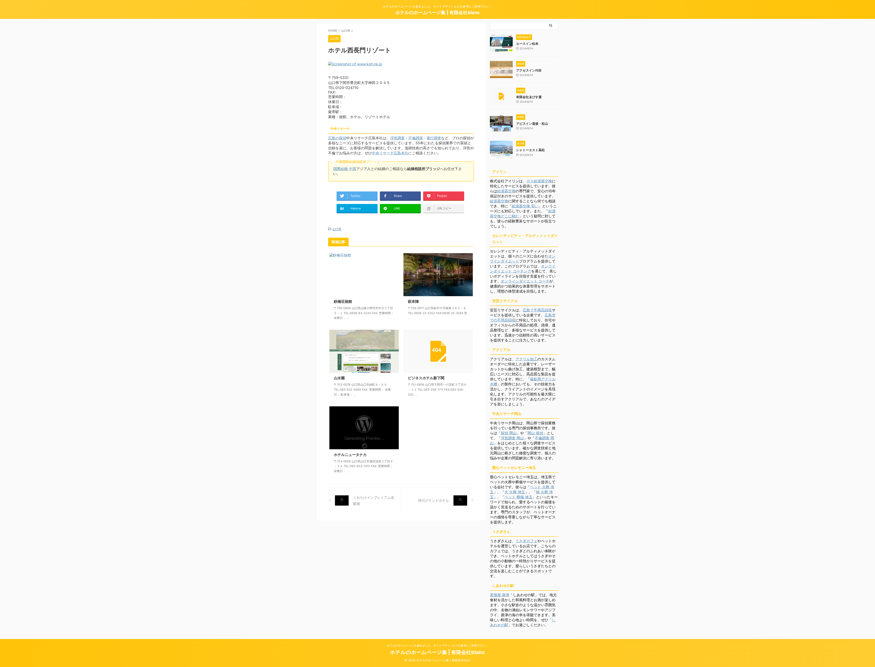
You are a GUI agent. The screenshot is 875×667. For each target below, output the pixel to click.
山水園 (339, 378)
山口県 (336, 229)
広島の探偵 (337, 138)
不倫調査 (415, 138)
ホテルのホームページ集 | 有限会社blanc (437, 12)
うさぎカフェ (526, 541)
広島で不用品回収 (537, 310)
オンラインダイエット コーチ (525, 281)
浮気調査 (397, 138)
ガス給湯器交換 (539, 181)
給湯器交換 (506, 191)
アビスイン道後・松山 (532, 123)
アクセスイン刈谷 (529, 70)
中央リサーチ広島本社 (390, 153)
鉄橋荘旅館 (343, 301)
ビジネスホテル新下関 (426, 378)
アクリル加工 (526, 359)
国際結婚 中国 (344, 168)
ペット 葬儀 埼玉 (518, 497)
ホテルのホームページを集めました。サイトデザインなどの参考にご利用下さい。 (437, 645)
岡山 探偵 (535, 433)
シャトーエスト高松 (530, 150)
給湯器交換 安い (525, 206)
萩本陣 (413, 301)
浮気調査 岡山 (512, 438)
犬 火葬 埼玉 (514, 492)
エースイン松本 (527, 44)
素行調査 (434, 138)
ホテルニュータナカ (350, 454)
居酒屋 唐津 (499, 595)
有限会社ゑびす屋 (529, 97)
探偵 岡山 (509, 433)
